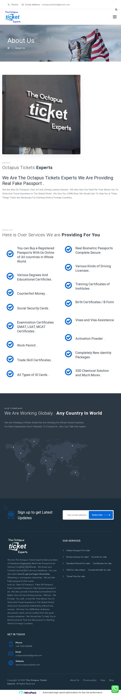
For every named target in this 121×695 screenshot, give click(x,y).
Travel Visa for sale (75, 576)
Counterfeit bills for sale (99, 570)
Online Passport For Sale (78, 550)
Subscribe (97, 515)
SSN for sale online (75, 570)
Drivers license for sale (77, 557)
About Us (74, 680)
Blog (111, 680)
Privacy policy (89, 680)
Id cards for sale (99, 557)
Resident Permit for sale (77, 563)
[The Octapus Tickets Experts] (12, 17)
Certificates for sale (102, 563)
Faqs (102, 680)
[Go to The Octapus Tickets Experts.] (8, 48)
